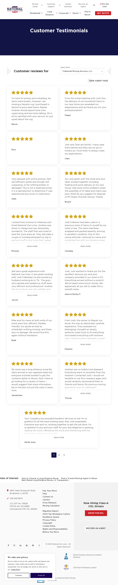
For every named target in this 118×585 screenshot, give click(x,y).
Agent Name (65, 67)
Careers (46, 500)
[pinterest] (33, 545)
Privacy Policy (49, 520)
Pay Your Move (50, 491)
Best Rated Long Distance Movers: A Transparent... (46, 480)
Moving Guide (35, 5)
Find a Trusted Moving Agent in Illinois (79, 478)
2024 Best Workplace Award (84, 568)
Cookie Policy (15, 569)
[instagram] (14, 545)
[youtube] (26, 545)
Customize (18, 575)
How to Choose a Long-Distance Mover (40, 478)
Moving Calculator (51, 506)
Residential (35, 13)
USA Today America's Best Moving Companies (61, 579)
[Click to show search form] (94, 5)
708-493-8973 (16, 498)
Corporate (64, 13)
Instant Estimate (68, 5)
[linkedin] (20, 545)
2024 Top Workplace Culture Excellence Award (56, 515)
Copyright (47, 523)
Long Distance (50, 13)
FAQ (45, 494)
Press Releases (49, 503)
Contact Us (48, 497)
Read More (32, 246)
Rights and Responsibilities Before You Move (55, 530)
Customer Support (51, 5)
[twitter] (39, 545)
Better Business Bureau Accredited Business (87, 556)
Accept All (41, 575)
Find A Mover (87, 13)
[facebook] (8, 545)
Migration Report (51, 511)
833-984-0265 (105, 5)
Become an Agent (83, 5)
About (75, 13)
